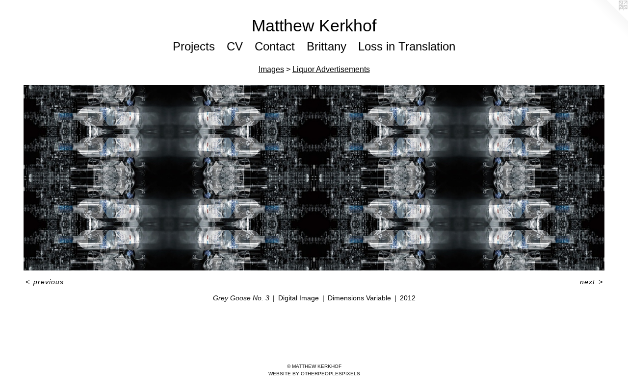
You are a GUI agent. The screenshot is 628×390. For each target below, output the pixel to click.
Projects (194, 46)
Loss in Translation (406, 46)
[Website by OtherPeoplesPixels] (608, 19)
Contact (275, 46)
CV (235, 46)
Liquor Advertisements (331, 69)
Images (271, 69)
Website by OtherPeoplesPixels (314, 373)
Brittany (326, 46)
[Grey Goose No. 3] (314, 177)
